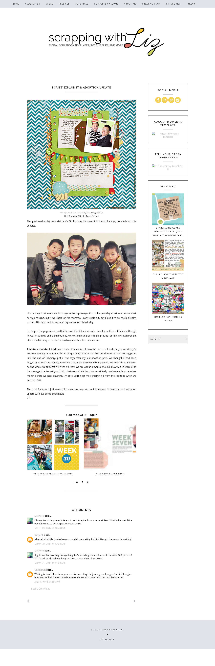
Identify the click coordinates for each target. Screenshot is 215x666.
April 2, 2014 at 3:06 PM (47, 582)
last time (101, 349)
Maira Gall (107, 639)
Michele (39, 515)
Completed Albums (106, 4)
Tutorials (81, 4)
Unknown (40, 569)
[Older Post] (134, 601)
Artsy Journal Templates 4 (72, 212)
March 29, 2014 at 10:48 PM (49, 528)
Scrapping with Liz (112, 630)
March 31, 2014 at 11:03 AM (49, 562)
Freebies (64, 4)
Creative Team (151, 4)
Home (15, 4)
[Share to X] (77, 482)
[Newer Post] (28, 601)
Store (49, 4)
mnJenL (39, 535)
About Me (130, 4)
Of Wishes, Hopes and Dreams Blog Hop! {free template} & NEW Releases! (168, 231)
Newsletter (32, 4)
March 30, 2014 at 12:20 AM (49, 543)
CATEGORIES (173, 4)
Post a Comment (40, 588)
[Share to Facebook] (82, 482)
